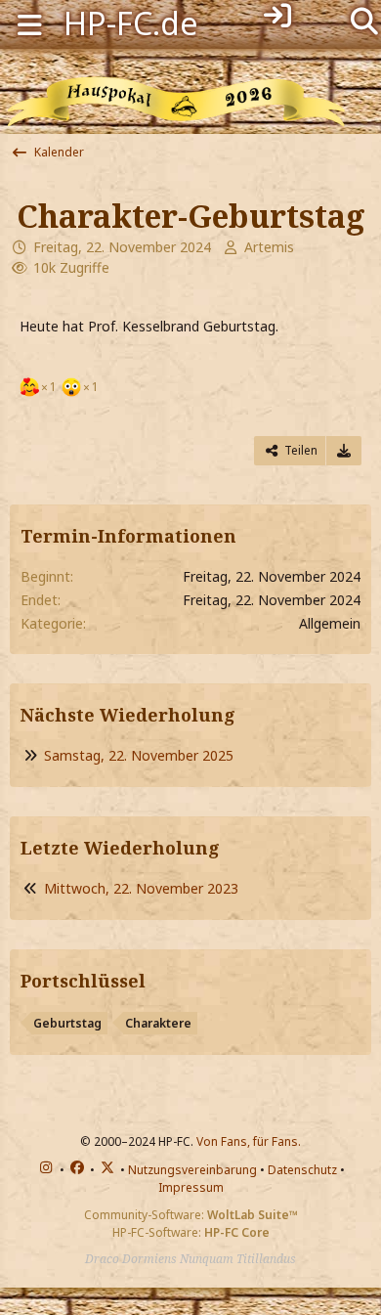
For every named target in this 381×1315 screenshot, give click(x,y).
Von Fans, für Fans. (248, 1141)
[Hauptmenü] (29, 23)
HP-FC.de (131, 23)
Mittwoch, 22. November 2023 (141, 888)
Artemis (269, 247)
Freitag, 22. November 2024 (122, 247)
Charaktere (158, 1023)
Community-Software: (191, 1214)
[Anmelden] (278, 15)
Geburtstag (67, 1023)
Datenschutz (302, 1170)
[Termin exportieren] (343, 450)
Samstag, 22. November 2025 (138, 755)
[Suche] (364, 19)
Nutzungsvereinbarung (192, 1170)
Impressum (191, 1187)
